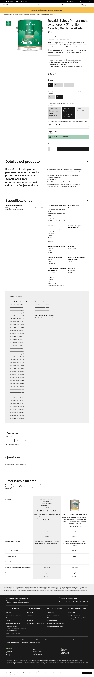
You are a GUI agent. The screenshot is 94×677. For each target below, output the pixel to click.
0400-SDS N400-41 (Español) (17, 377)
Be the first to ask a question (13, 461)
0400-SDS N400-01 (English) (16, 307)
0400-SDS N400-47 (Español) (17, 395)
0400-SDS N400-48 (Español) (17, 397)
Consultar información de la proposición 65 (45, 317)
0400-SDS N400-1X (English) (17, 304)
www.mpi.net (15, 591)
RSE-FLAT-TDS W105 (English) (42, 307)
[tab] (8, 23)
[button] (21, 1)
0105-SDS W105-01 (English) (16, 336)
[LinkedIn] (84, 601)
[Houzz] (80, 601)
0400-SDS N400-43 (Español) (17, 383)
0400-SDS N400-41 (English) (16, 348)
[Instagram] (62, 601)
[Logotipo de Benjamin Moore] (8, 4)
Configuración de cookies (9, 674)
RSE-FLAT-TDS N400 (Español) (42, 310)
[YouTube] (69, 601)
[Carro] (90, 1)
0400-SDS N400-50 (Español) (17, 403)
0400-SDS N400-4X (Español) (17, 324)
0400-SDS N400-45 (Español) (17, 389)
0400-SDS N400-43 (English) (17, 354)
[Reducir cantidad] (49, 149)
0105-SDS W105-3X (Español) (17, 412)
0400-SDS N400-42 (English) (17, 351)
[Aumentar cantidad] (55, 149)
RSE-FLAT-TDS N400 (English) (42, 304)
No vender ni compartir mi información (16, 628)
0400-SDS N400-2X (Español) (17, 321)
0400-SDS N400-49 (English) (17, 371)
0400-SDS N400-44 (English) (17, 356)
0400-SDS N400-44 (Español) (17, 386)
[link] (87, 1)
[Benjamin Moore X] (76, 601)
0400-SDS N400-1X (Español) (17, 315)
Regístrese (9, 600)
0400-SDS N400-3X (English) (17, 312)
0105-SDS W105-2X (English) (16, 330)
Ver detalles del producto (54, 55)
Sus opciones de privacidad (13, 633)
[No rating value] (51, 36)
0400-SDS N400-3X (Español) (17, 327)
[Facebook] (59, 601)
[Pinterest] (73, 601)
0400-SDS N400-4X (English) (17, 318)
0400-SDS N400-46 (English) (17, 362)
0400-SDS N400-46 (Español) (17, 392)
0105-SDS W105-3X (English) (16, 342)
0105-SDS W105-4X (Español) (17, 415)
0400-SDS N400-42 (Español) (17, 380)
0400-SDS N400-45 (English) (17, 359)
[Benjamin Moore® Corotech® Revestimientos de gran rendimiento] (13, 651)
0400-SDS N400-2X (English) (17, 310)
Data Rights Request (11, 630)
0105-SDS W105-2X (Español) (17, 409)
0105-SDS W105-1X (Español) (17, 406)
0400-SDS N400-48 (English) (17, 368)
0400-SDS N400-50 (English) (17, 374)
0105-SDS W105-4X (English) (16, 345)
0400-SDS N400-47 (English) (17, 365)
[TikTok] (87, 601)
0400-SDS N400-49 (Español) (17, 400)
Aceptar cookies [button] (87, 672)
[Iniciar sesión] (84, 1)
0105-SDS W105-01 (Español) (17, 418)
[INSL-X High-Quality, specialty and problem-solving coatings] (40, 652)
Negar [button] (78, 672)
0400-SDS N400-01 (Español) (17, 333)
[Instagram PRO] (66, 601)
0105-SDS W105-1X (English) (16, 339)
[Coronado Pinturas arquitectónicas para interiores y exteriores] (68, 652)
